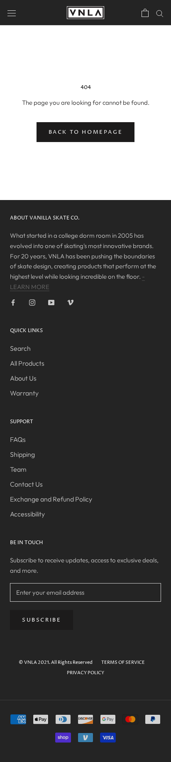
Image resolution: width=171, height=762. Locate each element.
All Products (27, 363)
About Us (23, 378)
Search (20, 348)
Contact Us (26, 484)
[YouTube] (51, 302)
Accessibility (27, 514)
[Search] (160, 13)
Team (18, 469)
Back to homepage (86, 132)
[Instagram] (32, 302)
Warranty (24, 393)
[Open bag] (145, 13)
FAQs (18, 439)
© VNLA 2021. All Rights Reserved (56, 662)
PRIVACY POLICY (85, 673)
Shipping (22, 454)
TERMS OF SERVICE (123, 662)
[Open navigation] (11, 12)
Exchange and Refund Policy (51, 499)
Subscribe (41, 620)
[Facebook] (13, 302)
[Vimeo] (70, 302)
